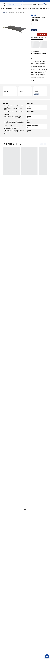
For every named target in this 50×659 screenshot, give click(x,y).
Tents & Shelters (11, 12)
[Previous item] (41, 144)
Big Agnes (33, 15)
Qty (33, 33)
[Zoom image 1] (15, 27)
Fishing (29, 8)
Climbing (15, 8)
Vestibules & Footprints (20, 12)
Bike (44, 8)
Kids (4, 8)
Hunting (20, 8)
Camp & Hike (9, 8)
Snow (37, 8)
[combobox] (13, 4)
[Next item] (45, 144)
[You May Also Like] (24, 161)
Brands (48, 8)
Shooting (25, 8)
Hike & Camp (5, 12)
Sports (33, 8)
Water (41, 8)
